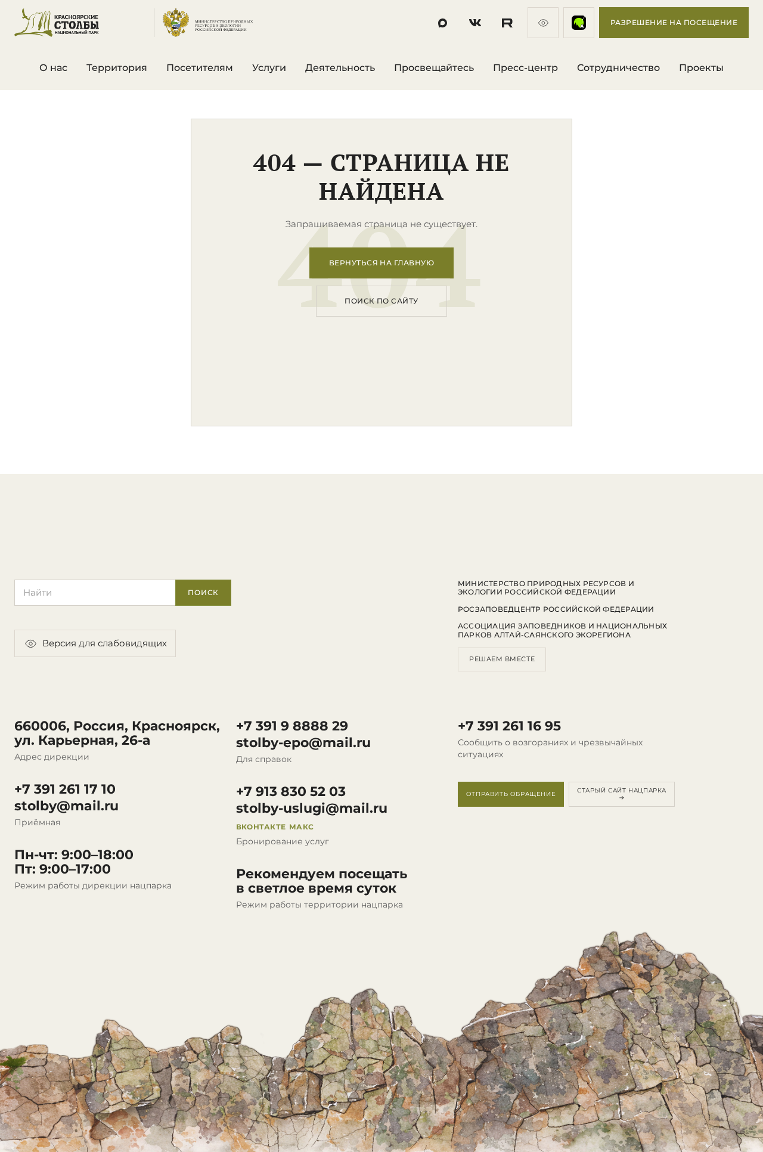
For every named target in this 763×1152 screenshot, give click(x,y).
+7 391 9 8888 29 (292, 726)
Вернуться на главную (382, 262)
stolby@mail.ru (66, 806)
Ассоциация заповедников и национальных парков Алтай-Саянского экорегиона (562, 630)
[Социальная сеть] (442, 22)
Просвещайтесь (434, 67)
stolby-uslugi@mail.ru (311, 808)
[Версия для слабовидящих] (543, 22)
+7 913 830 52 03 (291, 792)
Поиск (203, 592)
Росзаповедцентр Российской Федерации (556, 609)
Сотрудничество (618, 67)
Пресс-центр (525, 67)
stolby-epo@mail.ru (303, 743)
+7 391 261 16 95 (509, 726)
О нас (53, 67)
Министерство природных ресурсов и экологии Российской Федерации (546, 588)
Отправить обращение (511, 794)
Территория (116, 67)
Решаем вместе (502, 659)
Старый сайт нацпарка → (621, 793)
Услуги (269, 67)
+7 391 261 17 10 (65, 789)
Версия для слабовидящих (104, 643)
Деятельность (340, 67)
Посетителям (199, 67)
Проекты (701, 67)
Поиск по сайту (381, 300)
